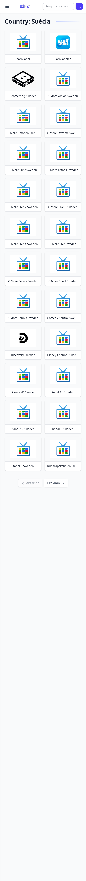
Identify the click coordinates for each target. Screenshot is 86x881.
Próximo (54, 483)
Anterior (32, 483)
